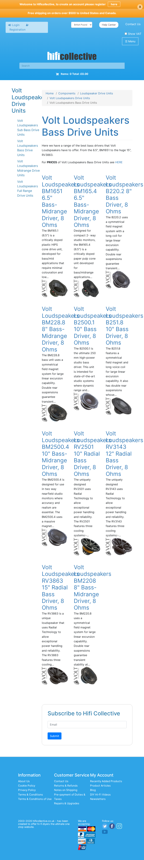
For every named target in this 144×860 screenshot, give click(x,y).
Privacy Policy (27, 790)
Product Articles (100, 785)
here (114, 4)
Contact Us (132, 24)
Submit (54, 736)
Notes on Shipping (65, 790)
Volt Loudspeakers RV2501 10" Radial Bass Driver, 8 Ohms (92, 453)
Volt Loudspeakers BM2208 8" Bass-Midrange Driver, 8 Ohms (92, 587)
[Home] (72, 56)
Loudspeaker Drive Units (96, 93)
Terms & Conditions (30, 794)
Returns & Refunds (66, 785)
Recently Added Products (106, 781)
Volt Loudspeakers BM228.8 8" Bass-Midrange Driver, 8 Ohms (60, 329)
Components (66, 93)
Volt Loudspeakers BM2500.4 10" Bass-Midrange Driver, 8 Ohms (60, 453)
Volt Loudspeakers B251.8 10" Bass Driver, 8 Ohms (124, 325)
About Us (24, 781)
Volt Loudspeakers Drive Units (70, 98)
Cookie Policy (26, 785)
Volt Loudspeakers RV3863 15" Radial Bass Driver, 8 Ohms (60, 587)
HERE (119, 162)
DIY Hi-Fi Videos (100, 794)
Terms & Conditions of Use (35, 799)
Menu (130, 41)
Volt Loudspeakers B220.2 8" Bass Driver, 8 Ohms (124, 194)
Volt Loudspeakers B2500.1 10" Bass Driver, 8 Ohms (92, 325)
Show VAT (134, 33)
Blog (93, 790)
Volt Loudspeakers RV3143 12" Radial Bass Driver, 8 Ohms (124, 453)
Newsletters (98, 799)
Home (50, 93)
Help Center (109, 24)
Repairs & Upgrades (66, 803)
